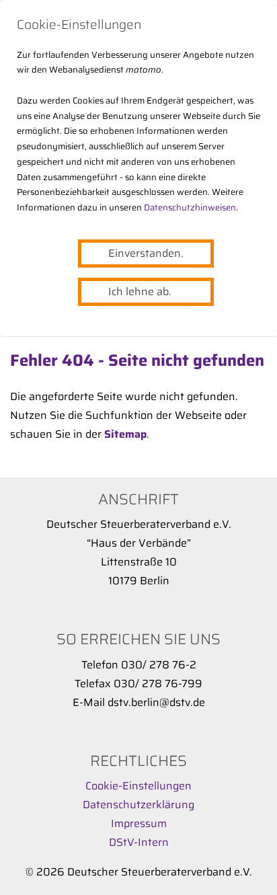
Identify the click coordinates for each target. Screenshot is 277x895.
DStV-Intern (139, 842)
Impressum (139, 823)
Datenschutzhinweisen (190, 207)
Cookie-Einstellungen (138, 785)
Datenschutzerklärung (138, 804)
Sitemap (125, 434)
